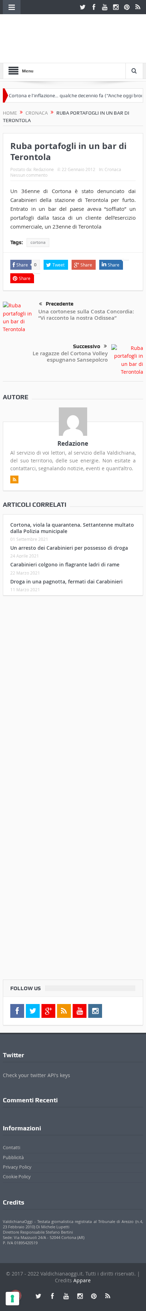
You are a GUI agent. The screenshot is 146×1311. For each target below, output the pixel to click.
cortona (37, 242)
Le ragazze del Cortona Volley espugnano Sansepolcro (70, 356)
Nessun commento (28, 175)
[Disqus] (73, 695)
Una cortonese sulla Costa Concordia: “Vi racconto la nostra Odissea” (86, 315)
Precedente (59, 304)
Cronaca (113, 169)
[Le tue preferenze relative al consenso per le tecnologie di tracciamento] (12, 1298)
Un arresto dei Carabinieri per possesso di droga (69, 547)
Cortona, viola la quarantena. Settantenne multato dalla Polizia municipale (72, 527)
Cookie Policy (17, 1176)
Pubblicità (13, 1157)
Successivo (86, 346)
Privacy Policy (17, 1167)
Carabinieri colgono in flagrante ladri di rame (64, 564)
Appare (82, 1280)
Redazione (43, 169)
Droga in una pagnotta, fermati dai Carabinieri (66, 581)
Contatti (11, 1147)
